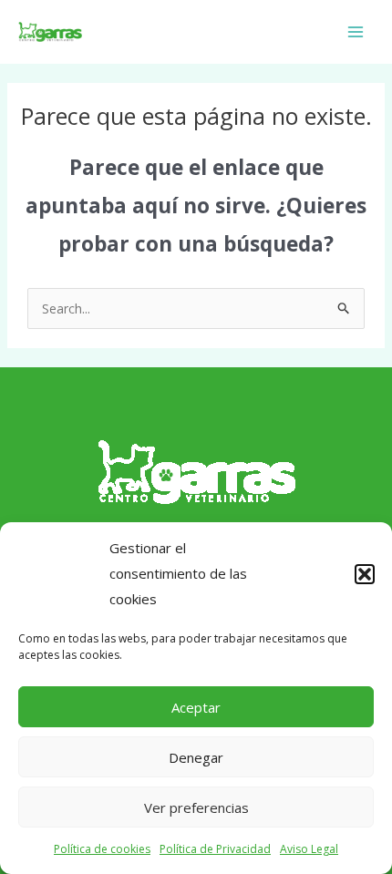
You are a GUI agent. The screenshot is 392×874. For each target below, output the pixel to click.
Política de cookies (102, 849)
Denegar (196, 757)
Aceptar (196, 707)
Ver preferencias (196, 807)
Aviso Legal (309, 849)
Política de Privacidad (215, 849)
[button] (365, 574)
